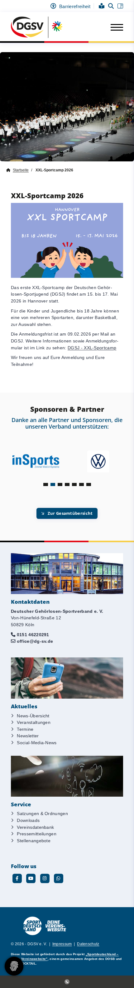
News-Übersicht (33, 715)
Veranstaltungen (33, 722)
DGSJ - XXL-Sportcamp (92, 347)
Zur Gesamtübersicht (70, 513)
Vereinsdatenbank (35, 827)
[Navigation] (114, 27)
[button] (45, 484)
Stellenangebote (33, 840)
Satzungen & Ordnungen (42, 813)
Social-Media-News (36, 742)
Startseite (21, 170)
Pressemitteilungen (36, 833)
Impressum (62, 944)
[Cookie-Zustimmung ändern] (14, 966)
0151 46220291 (33, 634)
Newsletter (28, 735)
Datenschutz (88, 944)
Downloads (28, 820)
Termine (25, 729)
